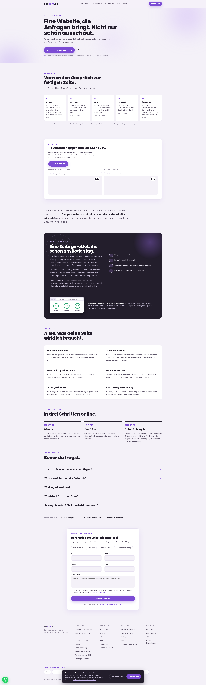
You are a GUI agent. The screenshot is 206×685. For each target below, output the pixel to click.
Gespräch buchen (106, 648)
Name (73, 554)
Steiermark (57, 672)
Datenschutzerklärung (97, 592)
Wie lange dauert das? (103, 487)
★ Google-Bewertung (129, 644)
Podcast (78, 644)
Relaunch (91, 548)
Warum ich (109, 4)
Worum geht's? (77, 574)
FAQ (118, 4)
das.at (51, 3)
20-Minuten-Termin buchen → (111, 604)
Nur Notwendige (117, 676)
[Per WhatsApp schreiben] (5, 680)
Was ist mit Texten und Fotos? (103, 496)
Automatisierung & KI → (92, 518)
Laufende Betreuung (123, 548)
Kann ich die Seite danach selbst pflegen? (103, 469)
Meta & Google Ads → (70, 518)
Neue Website (78, 548)
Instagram (125, 637)
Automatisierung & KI (83, 655)
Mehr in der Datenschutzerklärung (85, 680)
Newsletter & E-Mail (82, 651)
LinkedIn (124, 640)
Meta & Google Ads (82, 633)
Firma (106, 565)
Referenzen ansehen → (87, 50)
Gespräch (155, 4)
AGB (147, 637)
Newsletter (104, 644)
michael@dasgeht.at (129, 630)
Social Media (79, 637)
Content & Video (81, 640)
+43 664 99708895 (128, 633)
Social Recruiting (81, 648)
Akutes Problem (105, 548)
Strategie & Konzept (82, 659)
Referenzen (97, 4)
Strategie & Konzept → (115, 518)
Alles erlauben (133, 676)
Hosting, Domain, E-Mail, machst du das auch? (103, 505)
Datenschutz (151, 633)
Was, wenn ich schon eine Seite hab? (103, 478)
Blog (125, 4)
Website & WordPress (83, 630)
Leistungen (84, 4)
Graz (47, 672)
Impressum (150, 630)
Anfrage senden (103, 598)
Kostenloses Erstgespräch (59, 50)
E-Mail (107, 554)
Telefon (74, 565)
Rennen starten (58, 164)
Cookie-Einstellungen (151, 641)
